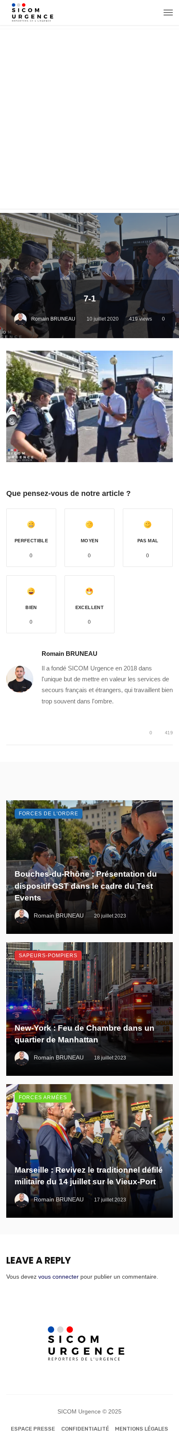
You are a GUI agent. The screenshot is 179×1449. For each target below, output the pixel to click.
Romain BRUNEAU (53, 319)
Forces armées (43, 1097)
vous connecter (58, 1276)
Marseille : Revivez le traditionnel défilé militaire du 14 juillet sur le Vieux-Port (89, 1176)
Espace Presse (33, 1429)
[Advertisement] (89, 119)
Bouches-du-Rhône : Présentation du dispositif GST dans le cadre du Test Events (86, 886)
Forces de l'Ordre (48, 814)
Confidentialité (85, 1429)
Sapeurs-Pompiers (48, 955)
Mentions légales (141, 1429)
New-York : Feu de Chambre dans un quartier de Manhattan (84, 1034)
